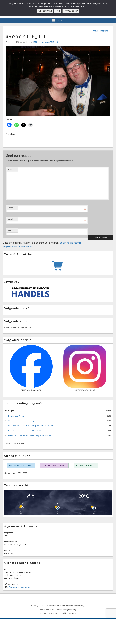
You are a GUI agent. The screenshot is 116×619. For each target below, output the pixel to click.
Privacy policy (71, 10)
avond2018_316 (51, 42)
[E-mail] (110, 597)
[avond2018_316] (58, 115)
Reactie (12, 169)
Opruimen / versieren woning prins (23, 420)
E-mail (10, 219)
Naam (10, 207)
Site (9, 230)
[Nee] (112, 7)
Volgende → (105, 31)
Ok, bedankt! (45, 10)
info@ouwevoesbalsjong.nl (19, 586)
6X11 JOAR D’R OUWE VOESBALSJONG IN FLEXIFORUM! (30, 424)
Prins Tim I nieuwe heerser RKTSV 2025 (24, 429)
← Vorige (94, 31)
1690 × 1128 (38, 42)
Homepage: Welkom (17, 415)
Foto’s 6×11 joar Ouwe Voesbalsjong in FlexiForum (29, 434)
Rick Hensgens (70, 612)
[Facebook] (104, 597)
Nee (57, 10)
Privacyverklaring (69, 608)
